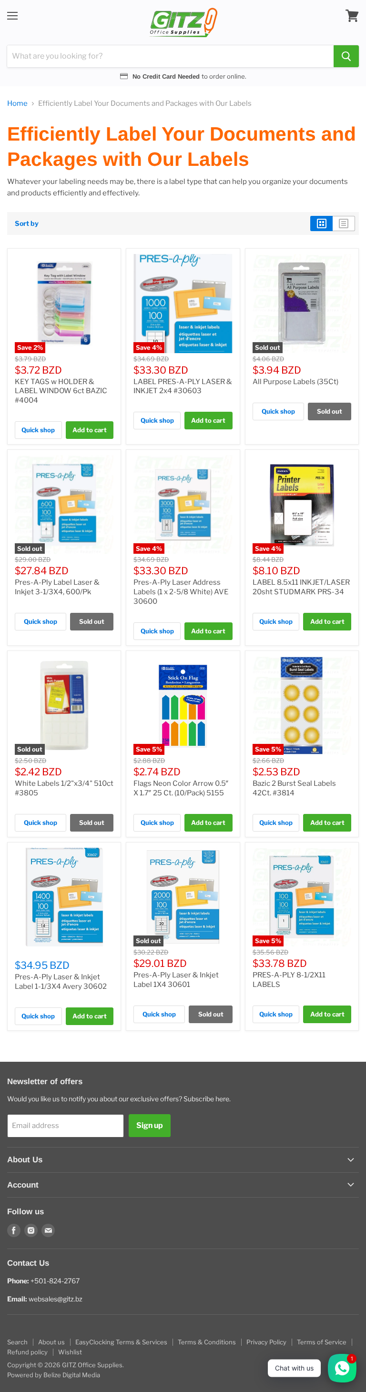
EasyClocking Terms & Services (121, 1342)
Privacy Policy (266, 1342)
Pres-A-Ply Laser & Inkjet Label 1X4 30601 (176, 980)
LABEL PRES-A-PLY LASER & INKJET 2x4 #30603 (182, 386)
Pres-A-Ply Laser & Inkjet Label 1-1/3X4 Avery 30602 (61, 982)
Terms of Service (321, 1342)
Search (17, 1342)
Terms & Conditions (207, 1342)
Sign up (149, 1125)
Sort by (27, 223)
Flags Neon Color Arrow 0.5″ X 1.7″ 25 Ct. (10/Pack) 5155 (181, 788)
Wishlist (70, 1352)
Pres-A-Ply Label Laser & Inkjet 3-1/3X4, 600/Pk (57, 587)
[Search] (346, 56)
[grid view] (321, 223)
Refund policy (27, 1352)
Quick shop (38, 430)
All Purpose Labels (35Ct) (295, 381)
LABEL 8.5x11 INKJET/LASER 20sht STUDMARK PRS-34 (301, 587)
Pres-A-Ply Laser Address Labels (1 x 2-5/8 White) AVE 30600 (180, 591)
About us (51, 1342)
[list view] (344, 223)
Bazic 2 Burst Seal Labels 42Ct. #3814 (294, 788)
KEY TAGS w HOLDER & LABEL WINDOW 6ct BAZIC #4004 (61, 391)
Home (17, 104)
